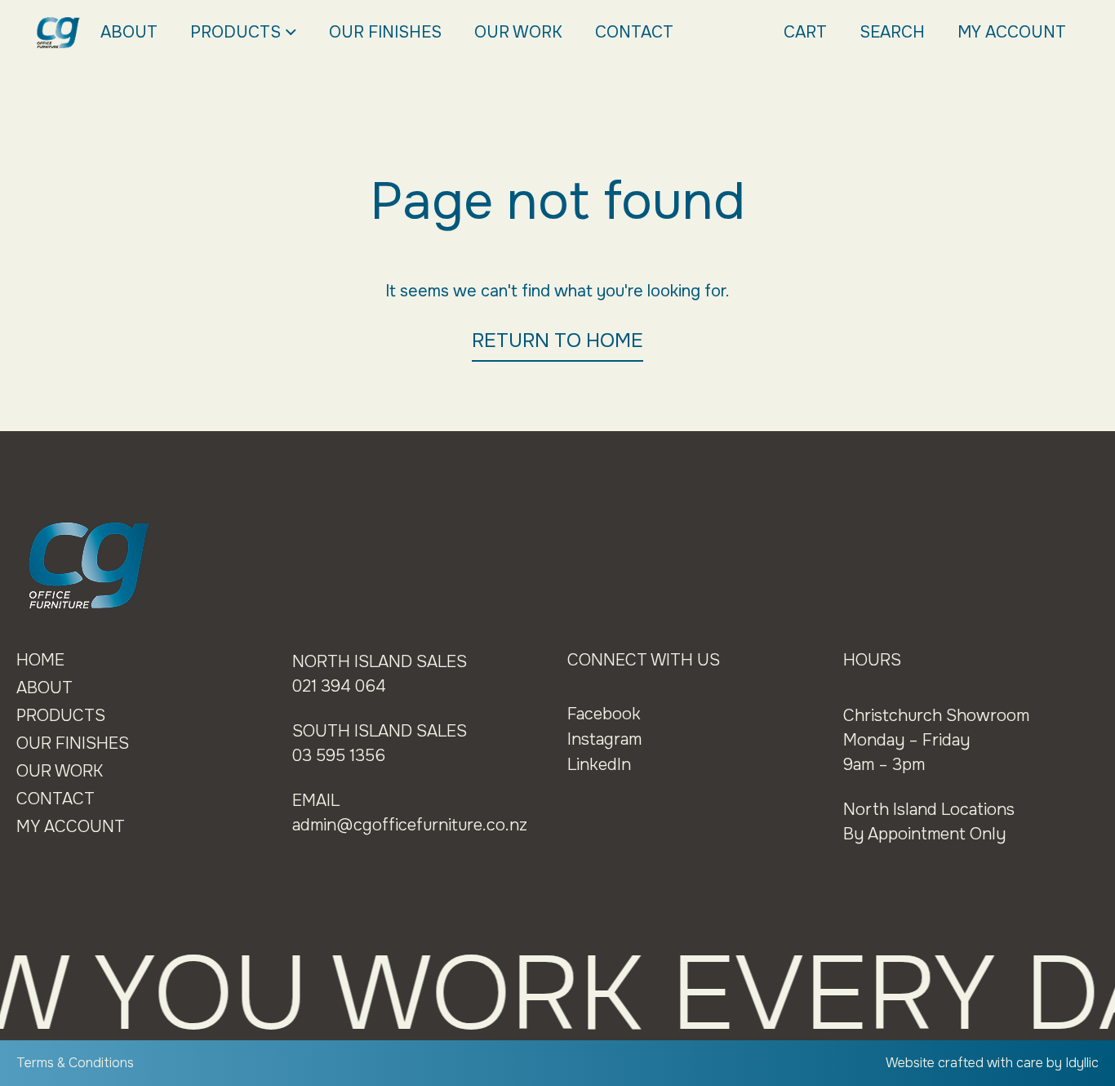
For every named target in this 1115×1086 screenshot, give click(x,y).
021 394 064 (339, 686)
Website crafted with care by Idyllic (992, 1062)
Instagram (604, 739)
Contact (634, 32)
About (129, 32)
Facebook (604, 714)
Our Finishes (385, 32)
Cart (805, 32)
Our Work (518, 32)
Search (892, 32)
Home (40, 660)
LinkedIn (599, 764)
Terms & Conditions (75, 1062)
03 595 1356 (338, 756)
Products (235, 32)
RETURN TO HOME (557, 340)
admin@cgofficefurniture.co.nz (409, 825)
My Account (1011, 32)
